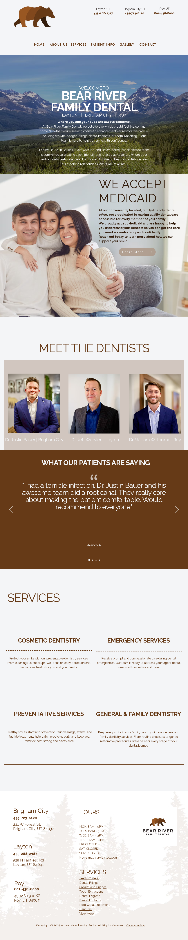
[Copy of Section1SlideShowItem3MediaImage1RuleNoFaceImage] (99, 560)
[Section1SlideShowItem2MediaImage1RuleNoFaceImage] (92, 560)
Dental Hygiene (89, 896)
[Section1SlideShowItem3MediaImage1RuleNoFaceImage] (96, 560)
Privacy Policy (135, 925)
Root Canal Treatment (94, 905)
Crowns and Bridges (92, 887)
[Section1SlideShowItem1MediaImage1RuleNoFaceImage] (88, 560)
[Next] (177, 510)
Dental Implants (90, 900)
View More (86, 913)
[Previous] (11, 510)
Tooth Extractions (91, 891)
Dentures (85, 909)
